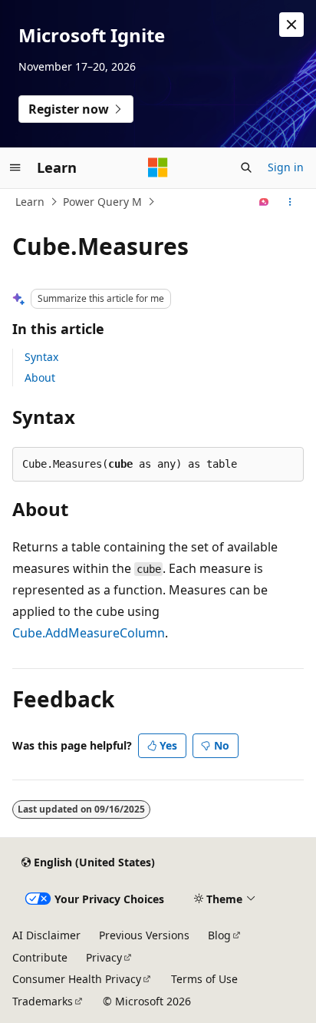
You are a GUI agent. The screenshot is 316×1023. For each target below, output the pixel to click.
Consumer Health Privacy (76, 979)
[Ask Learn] (264, 202)
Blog (219, 935)
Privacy (104, 957)
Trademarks (42, 1001)
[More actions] (290, 202)
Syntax (41, 356)
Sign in (286, 167)
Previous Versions (144, 935)
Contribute (39, 957)
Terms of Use (204, 979)
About (40, 377)
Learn (29, 201)
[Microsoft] (158, 167)
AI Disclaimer (46, 935)
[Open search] (246, 167)
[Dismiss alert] (291, 24)
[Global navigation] (15, 167)
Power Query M (102, 201)
